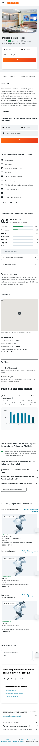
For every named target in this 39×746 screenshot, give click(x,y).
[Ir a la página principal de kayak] (13, 3)
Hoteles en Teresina (12, 696)
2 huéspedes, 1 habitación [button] (13, 55)
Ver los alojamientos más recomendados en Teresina (29, 596)
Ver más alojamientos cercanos (31, 510)
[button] (3, 3)
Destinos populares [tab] (26, 679)
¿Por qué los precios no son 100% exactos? (18, 730)
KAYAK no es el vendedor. (12, 722)
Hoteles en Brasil (6, 741)
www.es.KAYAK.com (6, 739)
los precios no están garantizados (12, 716)
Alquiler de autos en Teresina (14, 693)
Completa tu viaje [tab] (10, 679)
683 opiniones (26, 41)
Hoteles (16, 739)
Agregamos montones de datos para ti (16, 726)
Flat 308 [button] (4, 578)
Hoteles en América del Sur (28, 739)
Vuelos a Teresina (11, 690)
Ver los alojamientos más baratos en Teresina (30, 552)
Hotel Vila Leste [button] (7, 537)
